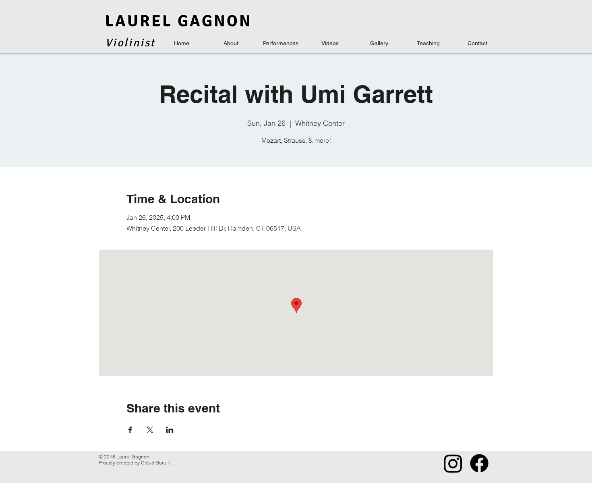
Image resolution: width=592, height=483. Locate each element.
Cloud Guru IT (156, 463)
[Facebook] (479, 463)
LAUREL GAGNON (178, 21)
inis (139, 43)
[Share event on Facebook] (130, 430)
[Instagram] (453, 463)
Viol (116, 43)
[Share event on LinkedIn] (170, 430)
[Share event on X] (150, 430)
